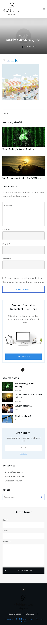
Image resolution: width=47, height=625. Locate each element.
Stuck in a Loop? (23, 416)
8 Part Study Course (14, 472)
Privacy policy (8, 619)
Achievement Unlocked (15, 476)
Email (6, 244)
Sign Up (23, 454)
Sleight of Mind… (23, 405)
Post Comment (23, 289)
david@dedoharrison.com (25, 619)
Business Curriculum (13, 481)
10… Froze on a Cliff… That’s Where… (23, 169)
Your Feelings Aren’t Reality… (23, 140)
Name (6, 229)
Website (6, 258)
